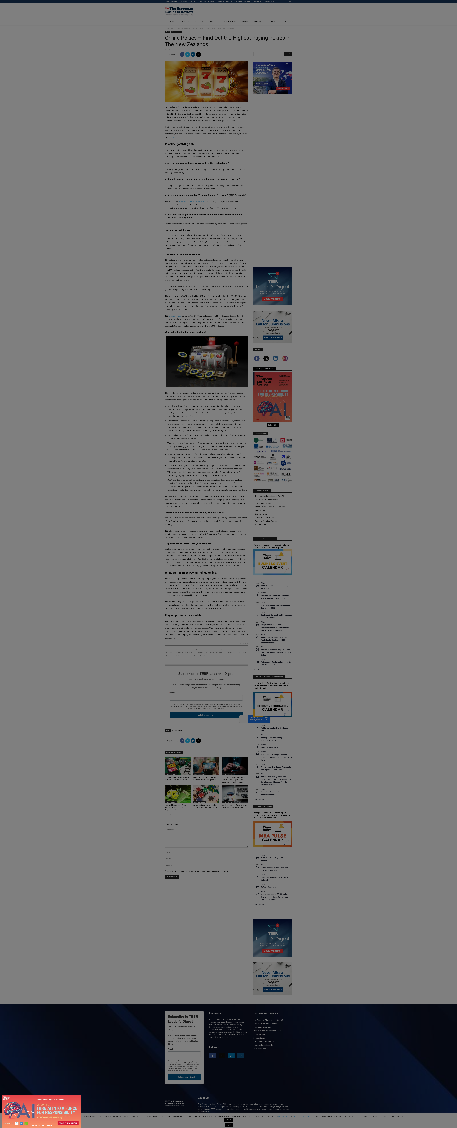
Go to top (244, 644)
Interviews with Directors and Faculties (270, 507)
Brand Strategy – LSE (269, 747)
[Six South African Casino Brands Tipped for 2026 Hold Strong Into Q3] (206, 794)
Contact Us (268, 1)
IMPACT (245, 22)
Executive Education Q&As (265, 517)
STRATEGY (199, 22)
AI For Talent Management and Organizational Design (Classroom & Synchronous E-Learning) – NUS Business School (276, 780)
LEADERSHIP (172, 22)
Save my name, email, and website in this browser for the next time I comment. (198, 871)
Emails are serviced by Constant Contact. (213, 708)
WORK (211, 22)
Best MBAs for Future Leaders (266, 499)
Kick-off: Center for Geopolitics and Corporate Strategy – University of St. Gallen (276, 652)
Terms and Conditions (302, 1116)
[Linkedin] (193, 54)
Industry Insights (261, 510)
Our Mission (202, 1)
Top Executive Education (234, 1)
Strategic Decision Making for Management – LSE (273, 739)
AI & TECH (186, 22)
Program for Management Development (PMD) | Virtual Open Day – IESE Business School (275, 627)
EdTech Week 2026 (268, 887)
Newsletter (220, 1)
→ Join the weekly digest (206, 715)
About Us (174, 1)
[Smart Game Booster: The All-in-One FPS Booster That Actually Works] (206, 766)
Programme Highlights (263, 503)
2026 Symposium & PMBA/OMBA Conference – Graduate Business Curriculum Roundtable (274, 897)
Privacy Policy (283, 1116)
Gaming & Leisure (184, 28)
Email (172, 693)
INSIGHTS (257, 22)
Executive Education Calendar (266, 521)
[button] (290, 1)
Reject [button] (228, 1125)
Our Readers (183, 1)
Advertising (247, 1)
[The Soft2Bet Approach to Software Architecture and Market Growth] (178, 766)
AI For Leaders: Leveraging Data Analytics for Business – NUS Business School (274, 640)
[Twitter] (187, 54)
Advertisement (177, 730)
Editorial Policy (258, 1)
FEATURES (270, 22)
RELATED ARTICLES (173, 753)
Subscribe (211, 1)
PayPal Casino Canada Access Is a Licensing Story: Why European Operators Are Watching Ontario (233, 779)
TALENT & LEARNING (227, 22)
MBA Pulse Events (262, 524)
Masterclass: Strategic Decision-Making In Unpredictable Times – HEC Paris (276, 757)
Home (167, 1)
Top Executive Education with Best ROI (270, 496)
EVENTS (283, 22)
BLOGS (173, 28)
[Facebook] (182, 54)
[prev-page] (166, 814)
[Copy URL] (198, 54)
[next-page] (170, 814)
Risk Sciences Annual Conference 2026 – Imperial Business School (275, 596)
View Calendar (258, 670)
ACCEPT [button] (229, 1120)
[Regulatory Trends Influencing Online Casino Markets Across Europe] (235, 794)
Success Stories (261, 514)
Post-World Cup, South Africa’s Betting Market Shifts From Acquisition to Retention (175, 807)
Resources (192, 1)
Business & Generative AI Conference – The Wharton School (276, 616)
